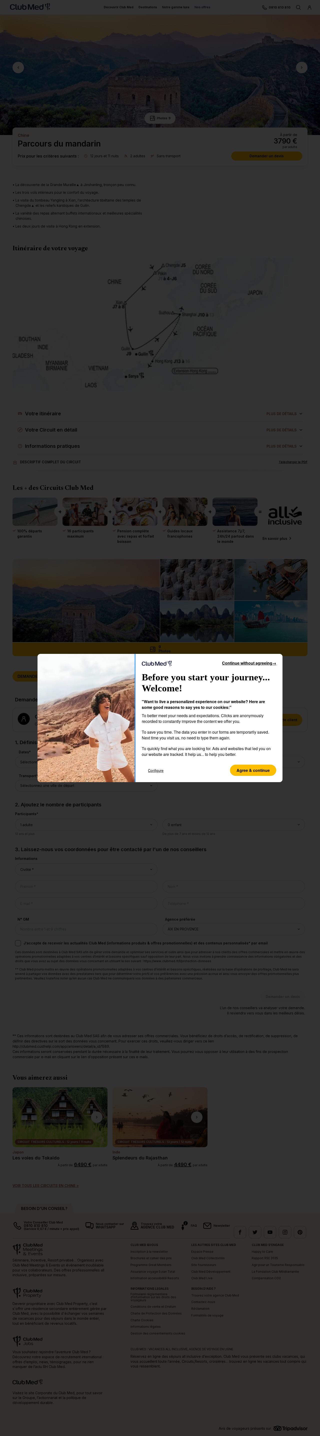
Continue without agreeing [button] (249, 663)
